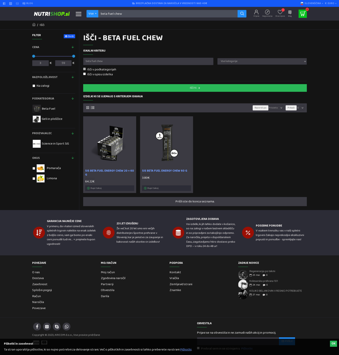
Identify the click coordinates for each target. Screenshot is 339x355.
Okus (36, 158)
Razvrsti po (260, 108)
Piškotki (185, 349)
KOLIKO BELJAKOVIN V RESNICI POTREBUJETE (276, 290)
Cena (35, 47)
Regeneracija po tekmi (262, 271)
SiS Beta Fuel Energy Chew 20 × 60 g (109, 173)
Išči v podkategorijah (101, 69)
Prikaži (291, 108)
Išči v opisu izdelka (100, 74)
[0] (303, 14)
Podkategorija (43, 98)
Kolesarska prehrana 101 (264, 281)
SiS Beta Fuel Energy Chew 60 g (164, 171)
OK (333, 343)
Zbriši (71, 36)
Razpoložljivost (44, 77)
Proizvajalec (42, 133)
